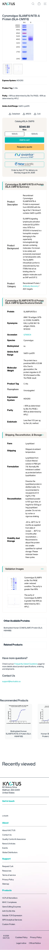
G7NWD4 (27, 335)
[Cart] (39, 4)
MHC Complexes (9, 902)
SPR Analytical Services (12, 920)
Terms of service (9, 875)
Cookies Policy (21, 937)
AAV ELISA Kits (8, 911)
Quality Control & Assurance (14, 839)
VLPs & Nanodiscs (9, 898)
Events (5, 848)
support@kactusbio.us (11, 681)
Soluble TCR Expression (12, 915)
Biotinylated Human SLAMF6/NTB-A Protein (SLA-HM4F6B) (18, 734)
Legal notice (21, 943)
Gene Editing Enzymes (11, 907)
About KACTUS (8, 830)
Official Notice (35, 943)
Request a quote (24, 147)
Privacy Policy (8, 879)
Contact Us (6, 835)
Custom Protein (8, 924)
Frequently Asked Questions (26, 664)
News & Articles (8, 843)
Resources (6, 871)
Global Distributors (9, 852)
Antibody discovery (30, 286)
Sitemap (5, 884)
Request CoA (7, 866)
